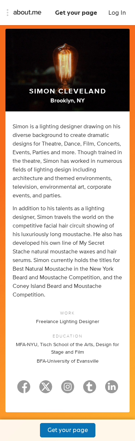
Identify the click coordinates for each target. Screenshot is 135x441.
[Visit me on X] (45, 390)
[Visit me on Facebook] (23, 390)
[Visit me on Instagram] (67, 390)
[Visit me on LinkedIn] (111, 390)
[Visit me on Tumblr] (89, 390)
